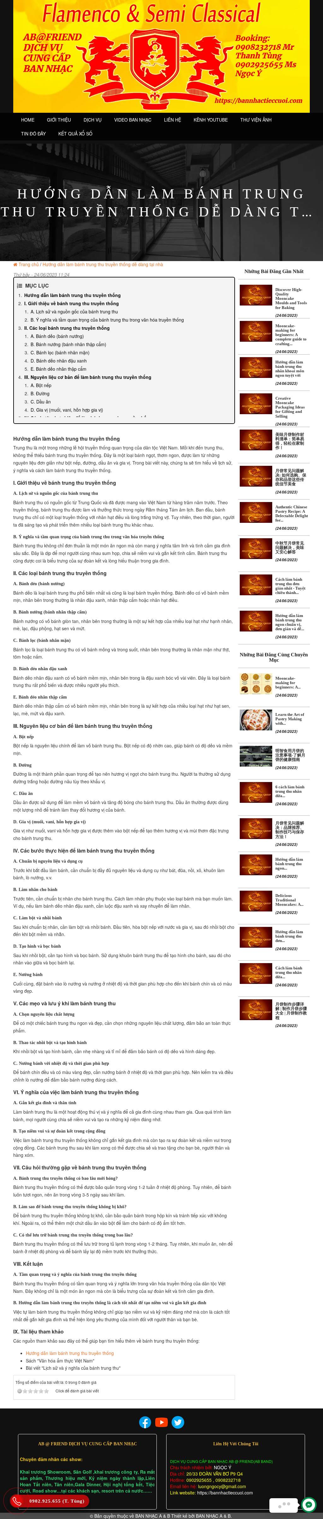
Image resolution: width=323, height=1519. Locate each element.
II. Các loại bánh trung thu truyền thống (67, 328)
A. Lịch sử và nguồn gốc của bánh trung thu (74, 311)
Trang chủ (28, 264)
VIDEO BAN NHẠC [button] (132, 120)
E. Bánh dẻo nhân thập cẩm (58, 369)
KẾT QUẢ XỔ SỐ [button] (75, 133)
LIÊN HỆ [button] (172, 120)
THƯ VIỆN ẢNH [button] (256, 120)
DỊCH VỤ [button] (93, 120)
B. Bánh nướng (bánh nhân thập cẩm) (68, 344)
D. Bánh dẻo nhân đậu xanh (59, 360)
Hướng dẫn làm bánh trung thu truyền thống (72, 295)
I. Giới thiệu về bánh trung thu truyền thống (71, 303)
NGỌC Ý (222, 1467)
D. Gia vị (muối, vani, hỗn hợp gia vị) (67, 410)
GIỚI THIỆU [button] (59, 120)
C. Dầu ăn (41, 401)
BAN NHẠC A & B (152, 1516)
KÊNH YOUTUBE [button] (211, 120)
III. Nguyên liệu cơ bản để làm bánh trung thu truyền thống (87, 377)
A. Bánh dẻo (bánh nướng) (57, 336)
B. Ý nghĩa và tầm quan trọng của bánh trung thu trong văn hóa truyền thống (107, 320)
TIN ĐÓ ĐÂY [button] (33, 133)
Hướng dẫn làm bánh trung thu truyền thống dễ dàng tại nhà (103, 264)
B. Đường (40, 393)
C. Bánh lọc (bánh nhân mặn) (60, 352)
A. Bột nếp (41, 385)
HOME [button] (27, 120)
